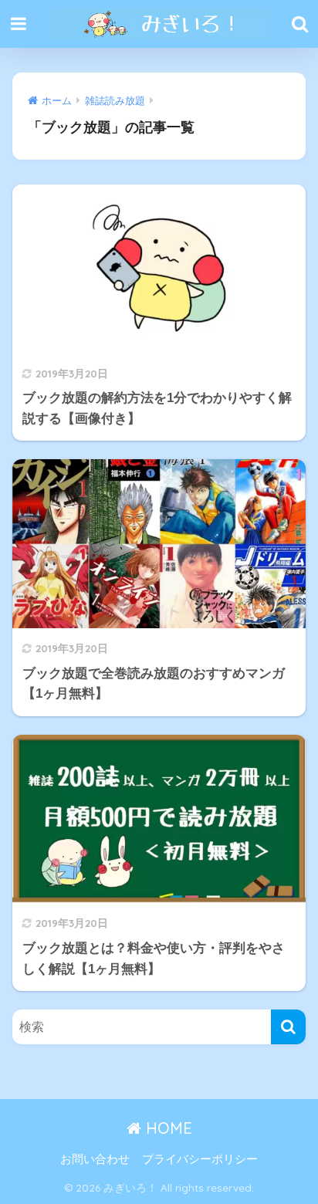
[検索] (288, 1027)
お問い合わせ (95, 1159)
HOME (166, 1128)
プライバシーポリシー (200, 1159)
